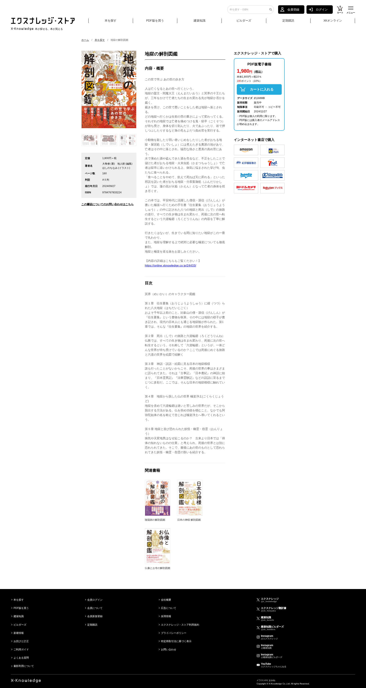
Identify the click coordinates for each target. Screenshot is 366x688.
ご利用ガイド (21, 649)
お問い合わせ (168, 649)
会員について (95, 608)
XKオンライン (332, 20)
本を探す (110, 20)
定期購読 (288, 20)
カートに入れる (262, 89)
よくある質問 (21, 657)
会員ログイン (95, 599)
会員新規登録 (95, 616)
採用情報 (166, 616)
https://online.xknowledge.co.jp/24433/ (170, 265)
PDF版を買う (155, 20)
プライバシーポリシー (173, 633)
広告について (168, 608)
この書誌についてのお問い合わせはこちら (107, 204)
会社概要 (166, 599)
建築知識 (199, 20)
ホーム (85, 39)
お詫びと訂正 (21, 641)
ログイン (322, 9)
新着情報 (19, 633)
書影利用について (24, 666)
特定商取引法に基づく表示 (176, 641)
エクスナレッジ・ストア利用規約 (180, 624)
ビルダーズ (243, 20)
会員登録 (293, 9)
